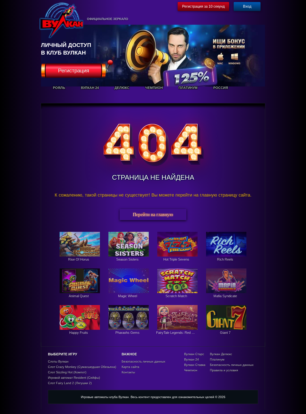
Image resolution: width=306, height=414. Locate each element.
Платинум (217, 359)
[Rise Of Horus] (80, 264)
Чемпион (190, 370)
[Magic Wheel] (129, 301)
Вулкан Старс (194, 354)
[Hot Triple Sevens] (177, 264)
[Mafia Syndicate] (226, 301)
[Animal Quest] (80, 301)
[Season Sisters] (129, 264)
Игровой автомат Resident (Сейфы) (74, 377)
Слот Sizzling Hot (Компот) (67, 372)
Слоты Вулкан (58, 361)
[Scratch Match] (177, 301)
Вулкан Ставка (194, 365)
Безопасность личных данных (143, 361)
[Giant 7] (226, 337)
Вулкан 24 (191, 359)
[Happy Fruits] (80, 337)
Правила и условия (224, 370)
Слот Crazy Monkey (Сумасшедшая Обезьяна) (82, 367)
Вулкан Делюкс (221, 354)
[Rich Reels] (226, 264)
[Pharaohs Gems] (129, 337)
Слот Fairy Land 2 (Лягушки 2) (70, 383)
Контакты (128, 372)
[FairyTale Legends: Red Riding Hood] (177, 337)
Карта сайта (130, 367)
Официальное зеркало (107, 19)
